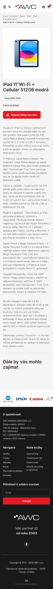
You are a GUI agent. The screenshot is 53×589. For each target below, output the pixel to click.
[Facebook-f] (26, 544)
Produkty (14, 16)
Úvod (5, 16)
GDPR (42, 568)
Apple (22, 16)
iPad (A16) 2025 (10, 19)
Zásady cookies (26, 572)
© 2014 (22, 562)
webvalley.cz (32, 584)
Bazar (6, 466)
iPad (29, 16)
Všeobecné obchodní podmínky (21, 568)
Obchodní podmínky (13, 471)
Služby (6, 453)
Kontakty (7, 475)
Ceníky (6, 458)
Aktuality (7, 462)
